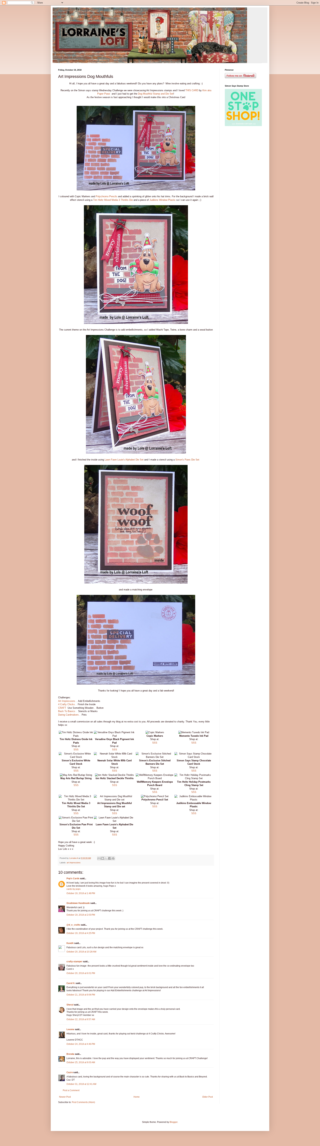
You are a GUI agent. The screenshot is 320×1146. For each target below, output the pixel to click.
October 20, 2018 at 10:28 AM (81, 951)
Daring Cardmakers (68, 714)
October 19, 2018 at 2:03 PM (80, 915)
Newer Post (65, 1097)
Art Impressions (67, 701)
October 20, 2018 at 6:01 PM (80, 973)
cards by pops (73, 889)
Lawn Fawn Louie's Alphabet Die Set (124, 459)
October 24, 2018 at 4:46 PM (80, 1044)
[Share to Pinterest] (113, 858)
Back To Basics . (67, 711)
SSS (76, 749)
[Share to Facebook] (109, 858)
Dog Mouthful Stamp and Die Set (155, 93)
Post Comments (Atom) (83, 1102)
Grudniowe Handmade (78, 903)
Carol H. (70, 983)
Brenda (70, 1054)
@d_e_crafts (73, 925)
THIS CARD (191, 90)
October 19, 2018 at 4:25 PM (80, 933)
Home (137, 1097)
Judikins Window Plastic (162, 200)
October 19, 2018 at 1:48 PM (80, 893)
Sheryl (69, 1004)
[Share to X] (106, 858)
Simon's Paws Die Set (187, 459)
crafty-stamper (74, 961)
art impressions (74, 862)
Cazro (69, 1072)
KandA (70, 943)
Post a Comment (71, 1090)
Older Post (207, 1097)
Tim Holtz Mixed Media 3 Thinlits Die (113, 200)
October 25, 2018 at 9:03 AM (80, 1062)
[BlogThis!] (102, 858)
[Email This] (99, 858)
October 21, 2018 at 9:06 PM (80, 994)
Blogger (173, 1122)
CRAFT (62, 707)
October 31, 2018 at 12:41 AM (81, 1084)
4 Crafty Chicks (67, 704)
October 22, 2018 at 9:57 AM (80, 1019)
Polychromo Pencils (106, 196)
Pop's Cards (72, 878)
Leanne (70, 1029)
